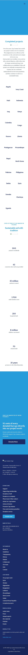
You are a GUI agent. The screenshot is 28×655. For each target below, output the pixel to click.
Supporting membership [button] (10, 491)
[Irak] (8, 107)
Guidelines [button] (6, 552)
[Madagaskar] (8, 143)
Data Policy (17, 651)
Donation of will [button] (7, 494)
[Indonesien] (19, 96)
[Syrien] (19, 178)
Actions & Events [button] (7, 504)
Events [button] (4, 624)
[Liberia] (19, 131)
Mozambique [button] (6, 593)
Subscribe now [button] (7, 637)
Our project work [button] (7, 578)
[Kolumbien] (8, 119)
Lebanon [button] (5, 590)
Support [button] (5, 488)
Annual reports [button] (7, 616)
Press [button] (4, 614)
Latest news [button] (6, 611)
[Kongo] (19, 120)
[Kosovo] (8, 131)
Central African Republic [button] (9, 600)
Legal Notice (11, 651)
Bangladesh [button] (6, 588)
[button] (24, 3)
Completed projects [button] (8, 603)
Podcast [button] (5, 621)
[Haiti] (8, 96)
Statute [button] (5, 559)
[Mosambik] (19, 143)
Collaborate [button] (6, 562)
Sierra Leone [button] (6, 595)
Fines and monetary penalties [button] (11, 509)
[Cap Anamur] (8, 3)
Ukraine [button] (5, 583)
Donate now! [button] (8, 516)
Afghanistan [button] (6, 585)
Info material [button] (6, 619)
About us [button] (5, 549)
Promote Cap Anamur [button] (9, 506)
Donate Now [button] (13, 442)
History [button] (5, 557)
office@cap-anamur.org (12, 474)
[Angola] (8, 83)
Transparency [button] (6, 554)
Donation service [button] (7, 511)
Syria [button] (4, 580)
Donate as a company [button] (9, 496)
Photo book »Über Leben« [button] (10, 499)
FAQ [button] (4, 567)
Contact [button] (5, 569)
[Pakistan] (8, 167)
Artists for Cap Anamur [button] (9, 501)
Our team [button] (5, 564)
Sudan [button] (4, 598)
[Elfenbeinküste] (19, 85)
